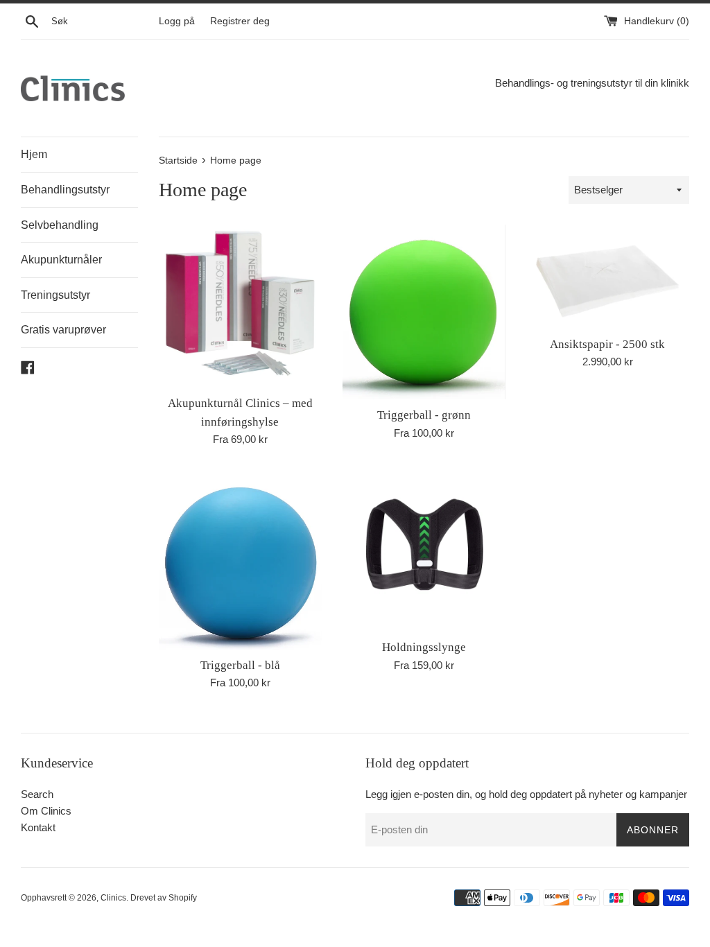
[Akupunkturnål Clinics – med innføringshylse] (240, 306)
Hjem (34, 154)
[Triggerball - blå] (240, 559)
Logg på (177, 21)
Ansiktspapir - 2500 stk (607, 344)
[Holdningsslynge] (424, 550)
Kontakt (38, 827)
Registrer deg (240, 21)
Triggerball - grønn (424, 415)
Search (37, 794)
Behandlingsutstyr (65, 190)
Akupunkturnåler (61, 260)
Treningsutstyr (55, 295)
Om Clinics (46, 811)
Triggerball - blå (240, 665)
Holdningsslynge (424, 647)
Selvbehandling (59, 225)
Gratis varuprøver (63, 330)
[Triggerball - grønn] (424, 312)
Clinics (113, 898)
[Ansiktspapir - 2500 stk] (607, 276)
